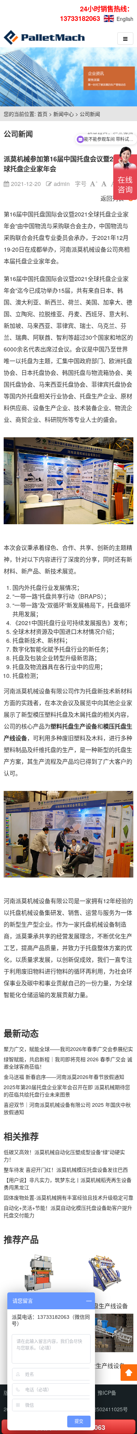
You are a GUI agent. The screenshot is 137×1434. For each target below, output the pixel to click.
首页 (42, 113)
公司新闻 (90, 113)
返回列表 (112, 198)
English (125, 18)
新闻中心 (63, 113)
